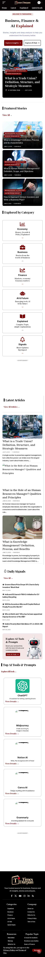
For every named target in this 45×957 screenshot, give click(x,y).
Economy (22, 229)
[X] (15, 896)
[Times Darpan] (22, 3)
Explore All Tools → (8, 671)
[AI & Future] (22, 293)
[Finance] (22, 270)
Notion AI (23, 757)
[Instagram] (24, 896)
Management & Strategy (16, 71)
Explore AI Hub (31, 43)
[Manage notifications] (39, 952)
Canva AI (22, 787)
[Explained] (22, 316)
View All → (7, 115)
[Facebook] (11, 896)
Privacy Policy (9, 950)
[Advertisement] (22, 377)
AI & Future (22, 298)
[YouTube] (20, 896)
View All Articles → (12, 407)
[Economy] (22, 224)
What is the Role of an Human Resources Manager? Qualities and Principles (21, 493)
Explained (22, 321)
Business (23, 252)
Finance (22, 275)
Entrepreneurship (12, 193)
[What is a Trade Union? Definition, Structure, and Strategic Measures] (22, 59)
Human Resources (13, 73)
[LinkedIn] (28, 896)
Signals (22, 344)
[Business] (22, 247)
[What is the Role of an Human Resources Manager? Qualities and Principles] (22, 475)
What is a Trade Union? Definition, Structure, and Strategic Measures (22, 82)
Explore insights (12, 43)
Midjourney (22, 725)
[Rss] (33, 896)
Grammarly (22, 817)
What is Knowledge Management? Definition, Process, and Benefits (18, 545)
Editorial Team (15, 90)
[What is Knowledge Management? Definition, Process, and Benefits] (22, 527)
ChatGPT (23, 695)
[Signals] (22, 339)
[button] (37, 950)
